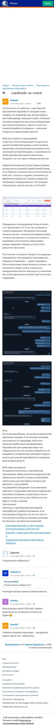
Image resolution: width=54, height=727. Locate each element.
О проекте (7, 679)
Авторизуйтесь (12, 644)
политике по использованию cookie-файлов (18, 722)
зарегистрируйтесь (34, 644)
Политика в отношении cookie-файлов (20, 691)
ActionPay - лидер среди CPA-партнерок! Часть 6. (28, 534)
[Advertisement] (27, 15)
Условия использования (13, 683)
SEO (4, 659)
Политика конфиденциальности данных (20, 687)
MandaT (14, 100)
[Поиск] (39, 4)
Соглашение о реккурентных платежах (20, 695)
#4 (34, 627)
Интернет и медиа (10, 670)
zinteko (14, 600)
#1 (34, 556)
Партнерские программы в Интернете (25, 87)
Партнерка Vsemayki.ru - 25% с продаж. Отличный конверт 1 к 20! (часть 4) (25, 527)
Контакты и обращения (13, 699)
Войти (48, 3)
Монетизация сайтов (22, 85)
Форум (5, 85)
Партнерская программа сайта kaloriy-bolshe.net (25, 541)
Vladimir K (15, 571)
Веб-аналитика (9, 666)
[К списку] (9, 93)
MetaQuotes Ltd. (20, 706)
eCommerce (7, 674)
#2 (34, 575)
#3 (34, 604)
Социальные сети (10, 663)
